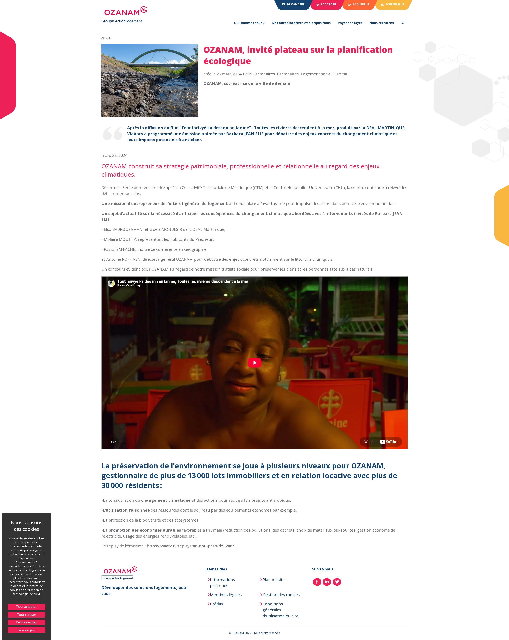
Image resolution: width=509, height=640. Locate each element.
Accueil (105, 38)
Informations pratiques (222, 582)
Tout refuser (26, 614)
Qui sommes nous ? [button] (249, 23)
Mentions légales (226, 594)
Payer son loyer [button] (350, 23)
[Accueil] (124, 14)
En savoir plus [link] (26, 630)
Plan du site (274, 579)
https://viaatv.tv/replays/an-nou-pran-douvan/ (190, 546)
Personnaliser (26, 622)
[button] (402, 23)
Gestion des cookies (281, 594)
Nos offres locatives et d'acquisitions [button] (301, 23)
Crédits (216, 604)
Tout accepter (26, 606)
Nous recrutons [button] (381, 23)
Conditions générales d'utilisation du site (280, 610)
